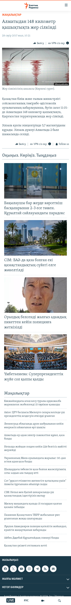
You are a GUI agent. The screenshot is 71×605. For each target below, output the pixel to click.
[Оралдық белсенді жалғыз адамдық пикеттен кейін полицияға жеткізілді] (35, 295)
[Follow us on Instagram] (29, 568)
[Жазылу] (53, 568)
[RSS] (45, 568)
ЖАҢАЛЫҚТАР (11, 15)
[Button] (38, 43)
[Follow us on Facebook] (5, 568)
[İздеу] (59, 600)
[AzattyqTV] (43, 600)
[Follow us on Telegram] (37, 568)
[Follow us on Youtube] (21, 568)
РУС (26, 600)
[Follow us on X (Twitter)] (13, 568)
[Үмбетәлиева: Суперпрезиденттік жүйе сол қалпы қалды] (35, 352)
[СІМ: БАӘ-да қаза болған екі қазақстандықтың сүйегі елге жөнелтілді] (35, 238)
